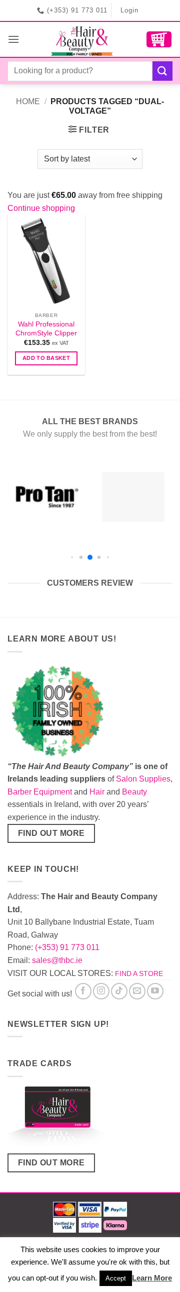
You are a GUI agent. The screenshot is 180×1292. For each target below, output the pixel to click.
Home (28, 101)
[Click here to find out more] (58, 1118)
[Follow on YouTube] (155, 991)
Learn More (152, 1278)
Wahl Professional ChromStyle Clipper (46, 329)
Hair (97, 792)
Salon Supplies (143, 779)
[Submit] (162, 71)
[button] (14, 39)
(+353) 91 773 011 (67, 947)
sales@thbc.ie (57, 960)
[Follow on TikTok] (119, 991)
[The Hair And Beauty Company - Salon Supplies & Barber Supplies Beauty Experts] (82, 39)
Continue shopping (41, 208)
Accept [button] (116, 1278)
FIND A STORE (139, 973)
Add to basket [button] (46, 358)
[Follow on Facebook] (83, 991)
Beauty (134, 792)
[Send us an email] (137, 991)
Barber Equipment (40, 792)
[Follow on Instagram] (101, 991)
